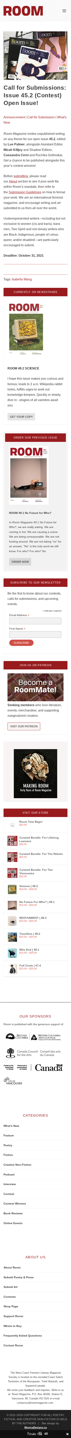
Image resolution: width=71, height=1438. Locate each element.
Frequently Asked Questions (23, 1335)
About (13, 181)
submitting (21, 176)
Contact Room (13, 1345)
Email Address (19, 615)
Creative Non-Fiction (17, 1164)
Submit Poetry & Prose (19, 1277)
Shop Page (11, 1306)
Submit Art (11, 1286)
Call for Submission (41, 117)
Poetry (8, 1145)
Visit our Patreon (24, 726)
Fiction (8, 1154)
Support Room (13, 1316)
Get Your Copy (21, 416)
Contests (10, 1296)
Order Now (20, 561)
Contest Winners (15, 1203)
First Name (17, 629)
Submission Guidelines (25, 192)
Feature (9, 1135)
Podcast (9, 1174)
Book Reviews (13, 1213)
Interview (10, 1184)
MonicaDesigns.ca (35, 1427)
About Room (12, 1267)
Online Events (13, 1223)
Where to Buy (13, 1326)
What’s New (11, 1125)
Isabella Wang (22, 279)
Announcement (14, 117)
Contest (9, 1193)
